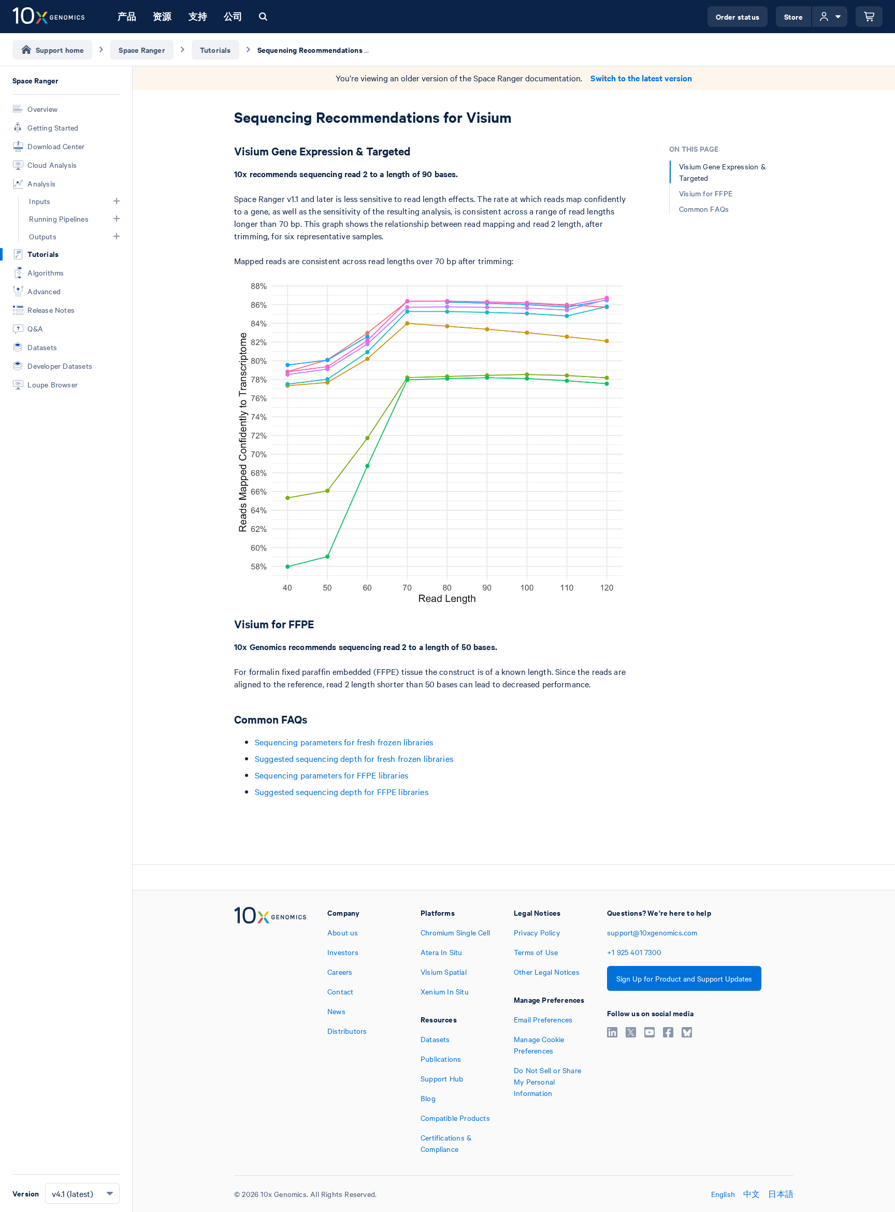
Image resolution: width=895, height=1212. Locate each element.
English (723, 1194)
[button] (116, 201)
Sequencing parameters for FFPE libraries (331, 775)
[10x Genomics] (270, 1031)
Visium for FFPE (705, 193)
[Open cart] (869, 16)
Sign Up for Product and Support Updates (684, 978)
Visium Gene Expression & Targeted (722, 172)
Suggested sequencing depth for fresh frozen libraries (354, 758)
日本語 (780, 1194)
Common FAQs (704, 209)
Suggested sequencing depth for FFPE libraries (341, 791)
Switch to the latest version (641, 78)
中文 (751, 1194)
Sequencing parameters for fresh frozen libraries (344, 741)
